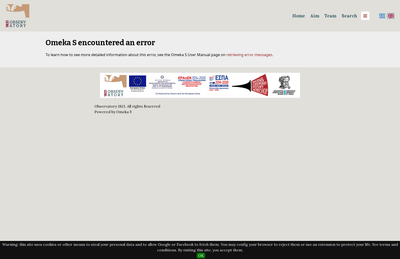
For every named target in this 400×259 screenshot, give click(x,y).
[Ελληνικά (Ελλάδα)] (382, 16)
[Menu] (365, 16)
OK (201, 255)
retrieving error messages (249, 54)
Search (349, 16)
